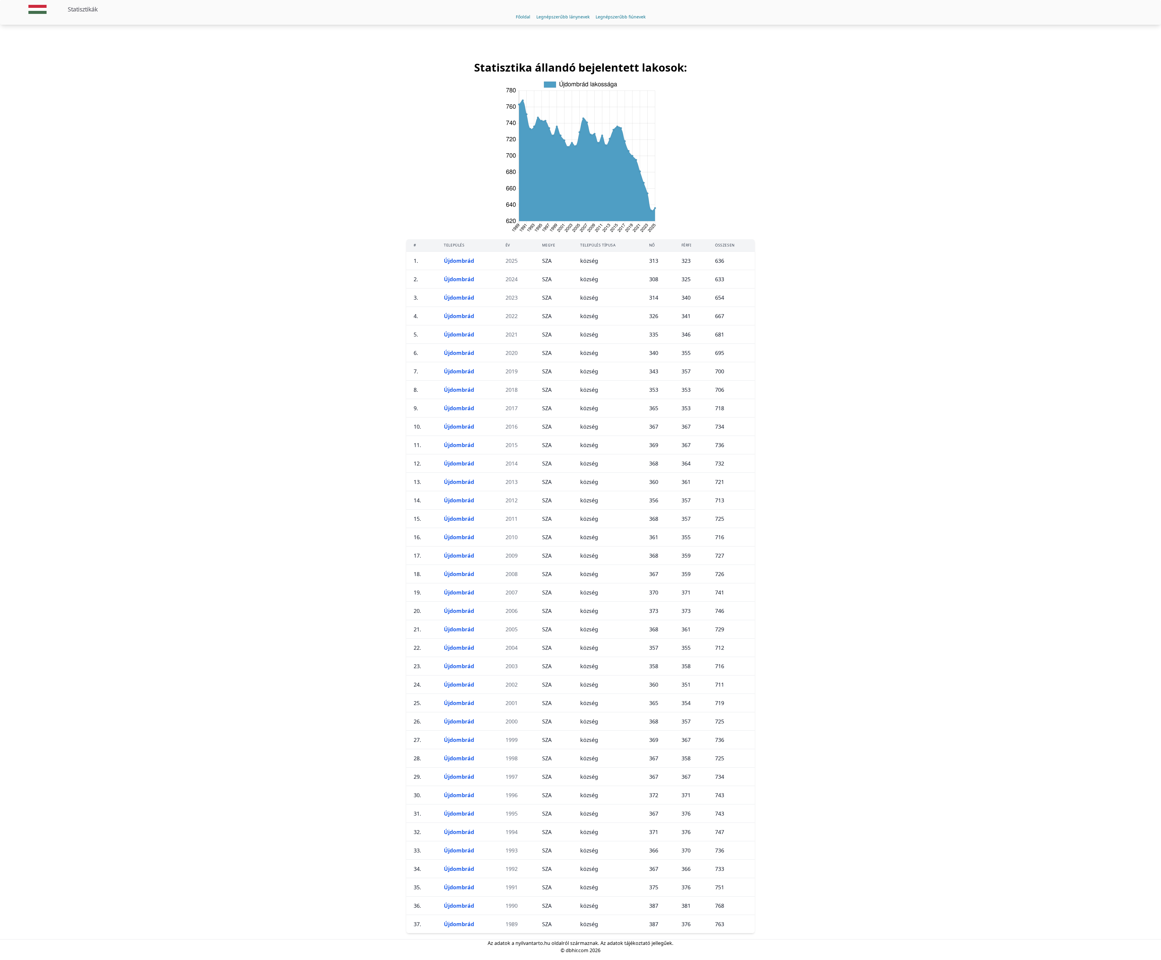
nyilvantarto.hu (532, 943)
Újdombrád (459, 260)
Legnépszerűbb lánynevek (563, 17)
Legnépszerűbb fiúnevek (621, 17)
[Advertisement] (580, 43)
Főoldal (523, 17)
